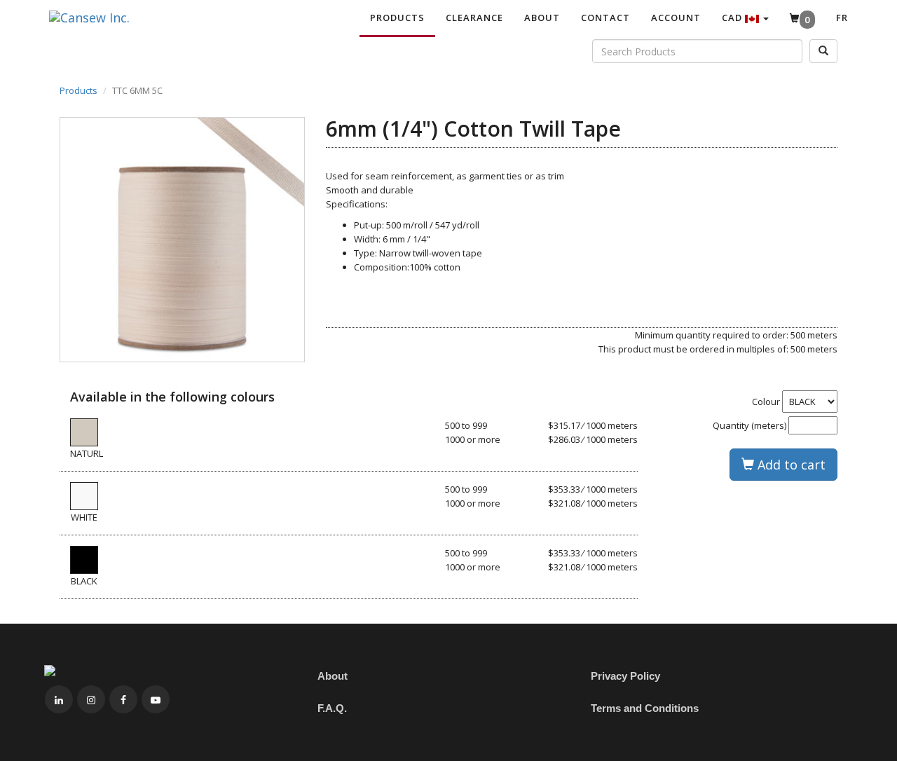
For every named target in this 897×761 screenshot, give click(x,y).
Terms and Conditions (645, 708)
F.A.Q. (332, 708)
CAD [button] (733, 17)
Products (397, 17)
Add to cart (790, 464)
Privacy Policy (625, 676)
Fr (842, 17)
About (542, 17)
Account (676, 17)
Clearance (474, 17)
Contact (605, 17)
